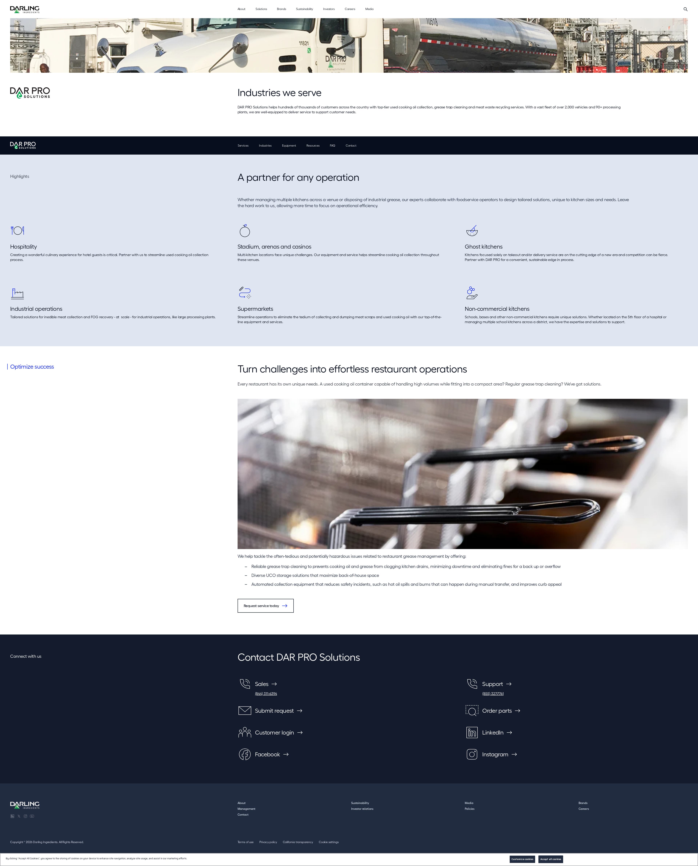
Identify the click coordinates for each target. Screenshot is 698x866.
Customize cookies (522, 859)
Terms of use (246, 842)
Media (469, 803)
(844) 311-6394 (266, 694)
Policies (469, 808)
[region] (349, 859)
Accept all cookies (550, 859)
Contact (351, 145)
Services (243, 145)
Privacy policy (268, 842)
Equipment (289, 145)
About (242, 803)
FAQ (332, 145)
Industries (265, 145)
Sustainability (360, 803)
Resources (313, 145)
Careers (584, 808)
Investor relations (362, 808)
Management (246, 808)
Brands (583, 803)
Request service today (261, 606)
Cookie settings (329, 842)
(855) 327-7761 (493, 694)
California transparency (298, 842)
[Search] (685, 9)
